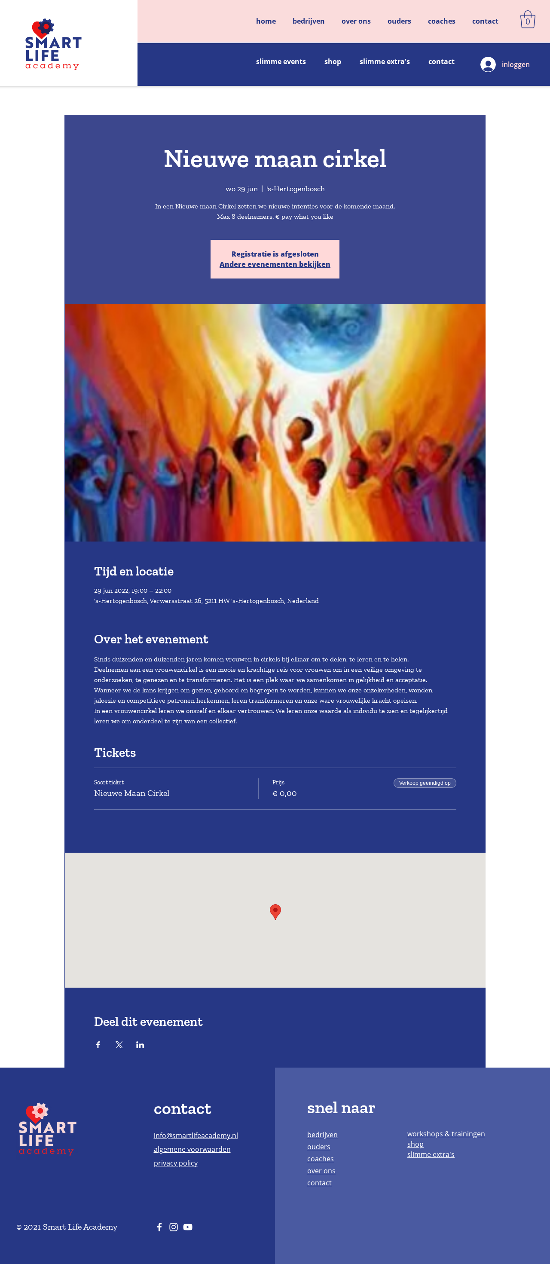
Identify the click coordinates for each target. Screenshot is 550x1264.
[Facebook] (159, 1227)
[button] (527, 19)
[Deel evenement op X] (119, 1044)
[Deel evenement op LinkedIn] (140, 1044)
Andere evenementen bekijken (275, 264)
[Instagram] (173, 1227)
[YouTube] (187, 1227)
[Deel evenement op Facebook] (98, 1044)
